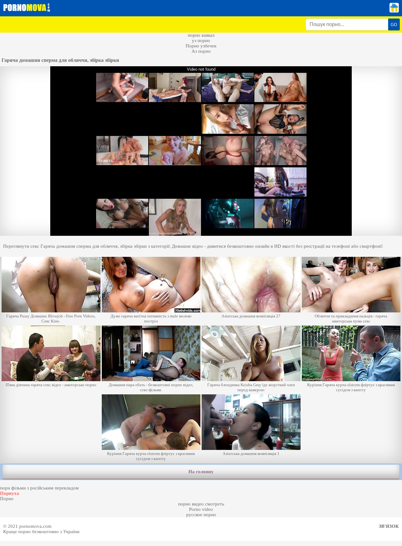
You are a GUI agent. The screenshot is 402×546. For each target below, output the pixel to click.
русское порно (201, 514)
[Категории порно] (394, 11)
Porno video (201, 509)
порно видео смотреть (201, 503)
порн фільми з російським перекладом (39, 487)
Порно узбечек (201, 45)
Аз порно (201, 51)
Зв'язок (389, 526)
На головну (201, 471)
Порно (7, 498)
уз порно (201, 40)
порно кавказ (201, 35)
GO (394, 24)
